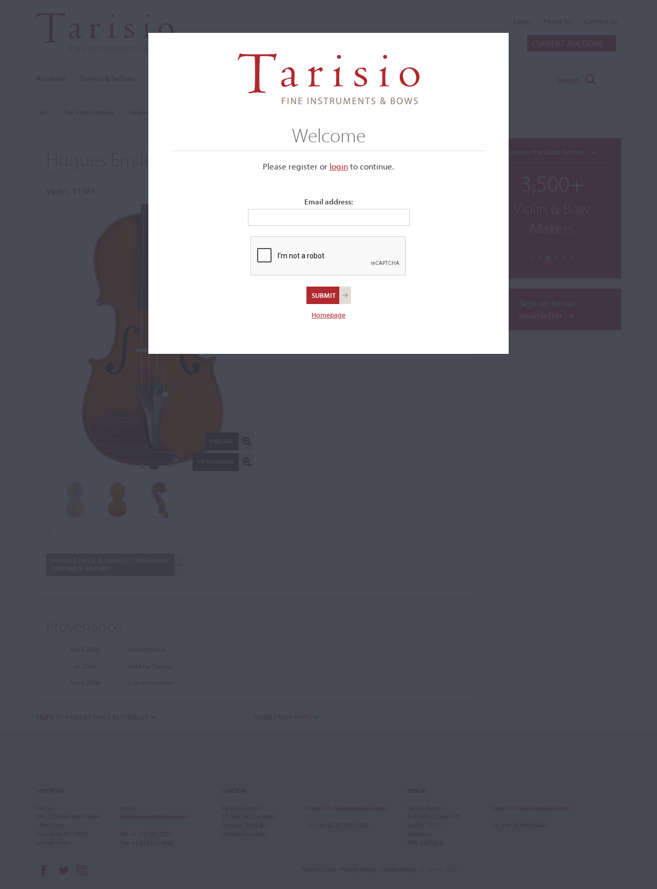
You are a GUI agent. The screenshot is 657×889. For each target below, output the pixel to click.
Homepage (328, 314)
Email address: (328, 201)
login (339, 166)
